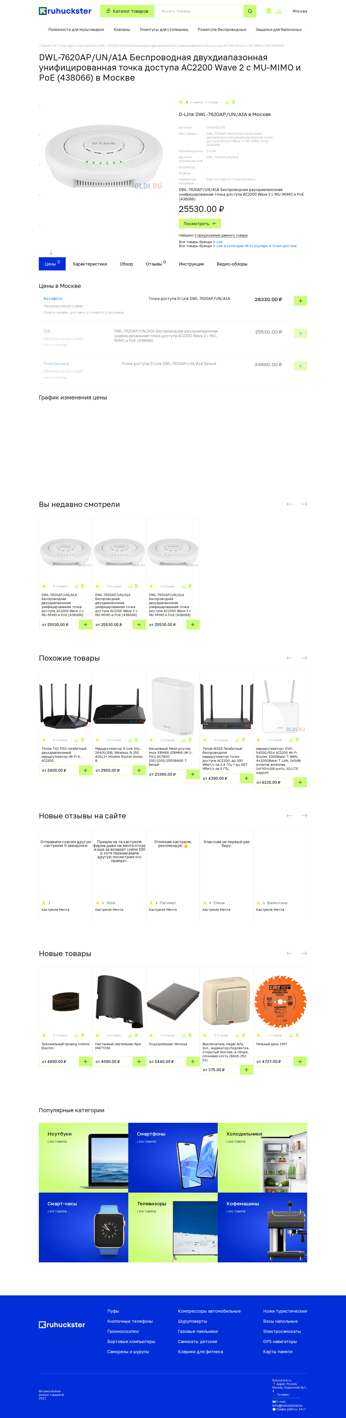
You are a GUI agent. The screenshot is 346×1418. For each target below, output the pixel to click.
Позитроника (56, 363)
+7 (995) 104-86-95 (286, 1398)
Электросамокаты (282, 1331)
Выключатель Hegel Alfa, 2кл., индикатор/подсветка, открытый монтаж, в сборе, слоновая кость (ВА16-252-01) (225, 1052)
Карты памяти (277, 1351)
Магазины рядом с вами (63, 306)
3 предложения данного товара (221, 235)
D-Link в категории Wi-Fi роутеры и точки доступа (255, 246)
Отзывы (154, 263)
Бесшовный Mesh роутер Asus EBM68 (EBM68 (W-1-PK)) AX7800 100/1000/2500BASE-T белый (171, 756)
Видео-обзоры (232, 263)
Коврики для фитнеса (200, 1351)
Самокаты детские (197, 1341)
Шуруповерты (192, 1321)
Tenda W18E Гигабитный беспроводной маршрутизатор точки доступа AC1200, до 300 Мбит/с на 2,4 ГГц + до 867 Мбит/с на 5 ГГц (224, 758)
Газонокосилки (123, 1331)
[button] (41, 29)
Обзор (126, 263)
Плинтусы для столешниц (164, 29)
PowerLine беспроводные (222, 29)
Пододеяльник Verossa (168, 1044)
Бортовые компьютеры (131, 1341)
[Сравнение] (278, 11)
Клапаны (122, 29)
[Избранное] (268, 11)
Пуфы (113, 1311)
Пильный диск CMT (271, 1044)
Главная (45, 45)
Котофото (53, 298)
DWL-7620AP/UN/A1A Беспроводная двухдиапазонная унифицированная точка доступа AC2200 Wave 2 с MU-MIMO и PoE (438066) (62, 605)
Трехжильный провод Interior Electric (65, 1046)
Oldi (47, 331)
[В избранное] (233, 102)
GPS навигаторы (280, 1341)
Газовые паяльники (198, 1331)
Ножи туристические (285, 1311)
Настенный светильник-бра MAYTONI (118, 1046)
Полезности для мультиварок (76, 29)
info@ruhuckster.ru (287, 1405)
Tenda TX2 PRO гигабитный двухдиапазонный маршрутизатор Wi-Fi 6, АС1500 (63, 754)
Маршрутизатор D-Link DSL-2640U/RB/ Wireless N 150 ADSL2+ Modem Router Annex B (119, 754)
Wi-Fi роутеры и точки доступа (75, 45)
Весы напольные (280, 1321)
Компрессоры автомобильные (209, 1311)
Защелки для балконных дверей (286, 29)
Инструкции (191, 263)
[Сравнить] (227, 102)
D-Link (218, 242)
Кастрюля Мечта (55, 910)
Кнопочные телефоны (130, 1321)
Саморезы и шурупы (128, 1351)
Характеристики (90, 263)
